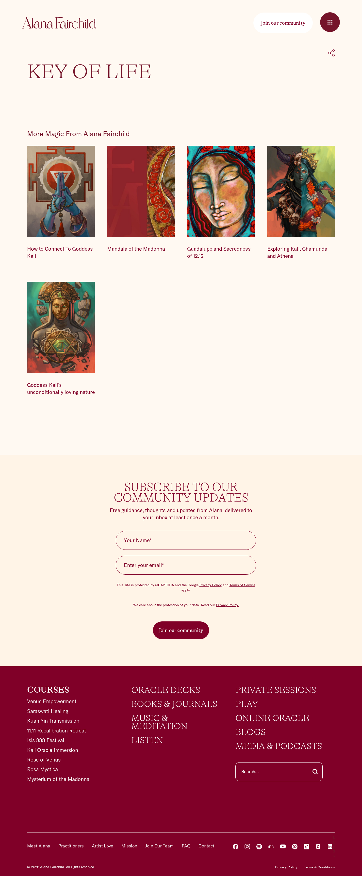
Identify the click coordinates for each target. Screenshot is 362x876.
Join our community (181, 630)
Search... (250, 771)
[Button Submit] (315, 772)
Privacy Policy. (227, 605)
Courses (48, 690)
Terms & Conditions (319, 867)
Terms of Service (242, 585)
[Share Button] (331, 53)
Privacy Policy (210, 585)
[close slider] (330, 22)
